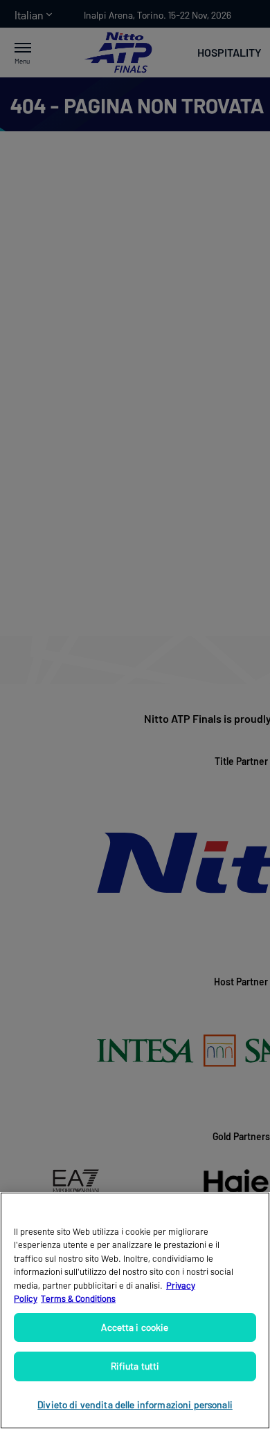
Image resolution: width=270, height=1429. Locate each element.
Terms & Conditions (78, 1298)
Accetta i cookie (134, 1327)
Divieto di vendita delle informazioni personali (135, 1404)
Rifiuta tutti (135, 1366)
